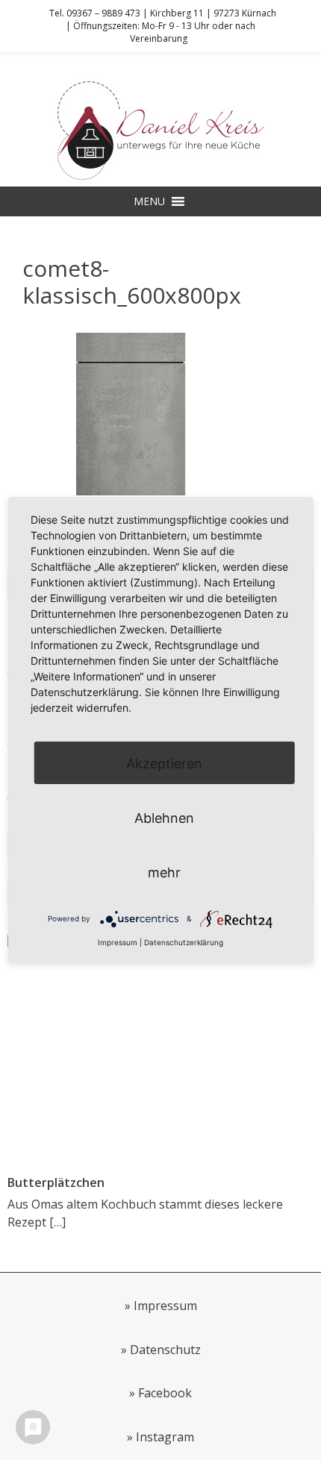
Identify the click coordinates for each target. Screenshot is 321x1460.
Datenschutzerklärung (183, 942)
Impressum (165, 1305)
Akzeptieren (164, 763)
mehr (164, 872)
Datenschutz (165, 1349)
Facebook (165, 1393)
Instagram (165, 1437)
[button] (149, 201)
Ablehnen (164, 818)
